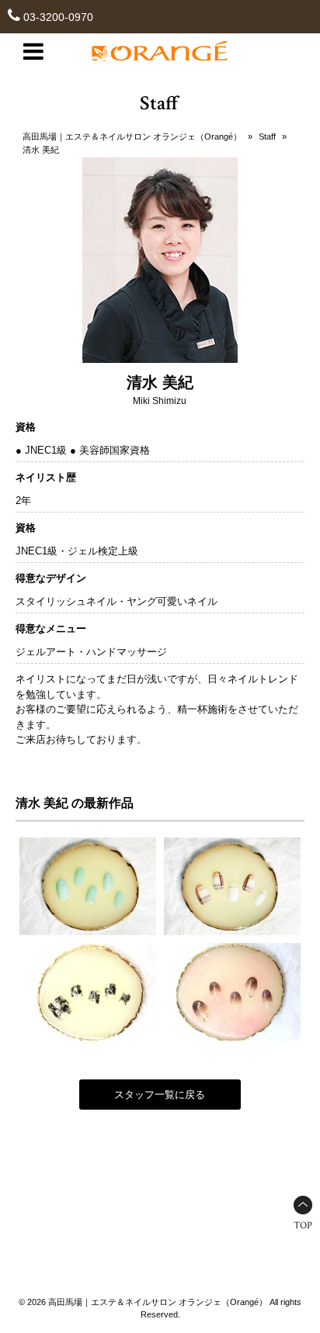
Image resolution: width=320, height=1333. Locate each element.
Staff (267, 136)
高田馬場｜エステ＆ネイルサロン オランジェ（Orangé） (132, 136)
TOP (303, 1225)
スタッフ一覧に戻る (159, 1094)
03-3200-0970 (58, 17)
